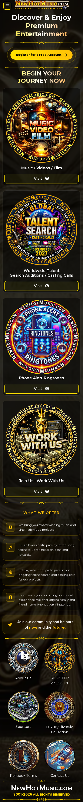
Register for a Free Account (39, 55)
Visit (38, 178)
